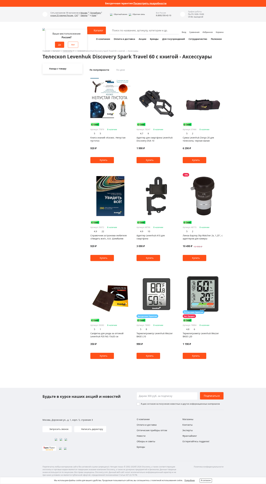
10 (149, 231)
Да (59, 44)
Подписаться (212, 395)
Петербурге (95, 13)
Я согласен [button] (206, 480)
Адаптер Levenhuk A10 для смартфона (151, 237)
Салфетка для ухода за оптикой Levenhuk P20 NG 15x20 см (106, 335)
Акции (142, 38)
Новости (141, 435)
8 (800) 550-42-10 (163, 15)
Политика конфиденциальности (209, 466)
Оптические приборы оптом (152, 430)
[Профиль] (184, 29)
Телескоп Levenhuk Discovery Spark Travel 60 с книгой (101, 51)
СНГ (76, 15)
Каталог (56, 51)
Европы (84, 15)
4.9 (95, 231)
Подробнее (189, 480)
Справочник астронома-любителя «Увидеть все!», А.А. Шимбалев (108, 237)
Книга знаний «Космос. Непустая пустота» (107, 139)
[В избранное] (125, 77)
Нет (73, 44)
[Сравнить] (128, 77)
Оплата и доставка (124, 38)
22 (103, 231)
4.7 (141, 133)
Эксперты (187, 430)
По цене (120, 69)
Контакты (187, 424)
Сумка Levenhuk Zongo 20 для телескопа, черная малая (198, 139)
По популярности (99, 69)
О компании (103, 38)
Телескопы (67, 51)
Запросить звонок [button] (59, 429)
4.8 (187, 329)
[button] (118, 14)
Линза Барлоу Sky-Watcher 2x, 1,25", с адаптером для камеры (203, 237)
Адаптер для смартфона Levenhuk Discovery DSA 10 (155, 139)
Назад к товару (57, 68)
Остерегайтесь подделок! (195, 441)
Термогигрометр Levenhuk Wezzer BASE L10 (155, 335)
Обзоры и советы (146, 441)
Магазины (187, 419)
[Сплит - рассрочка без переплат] (95, 124)
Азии (94, 15)
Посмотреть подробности (150, 3)
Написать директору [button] (92, 429)
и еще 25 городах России (62, 15)
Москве (84, 13)
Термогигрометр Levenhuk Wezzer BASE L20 (201, 335)
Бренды (154, 38)
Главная (46, 51)
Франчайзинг (189, 435)
